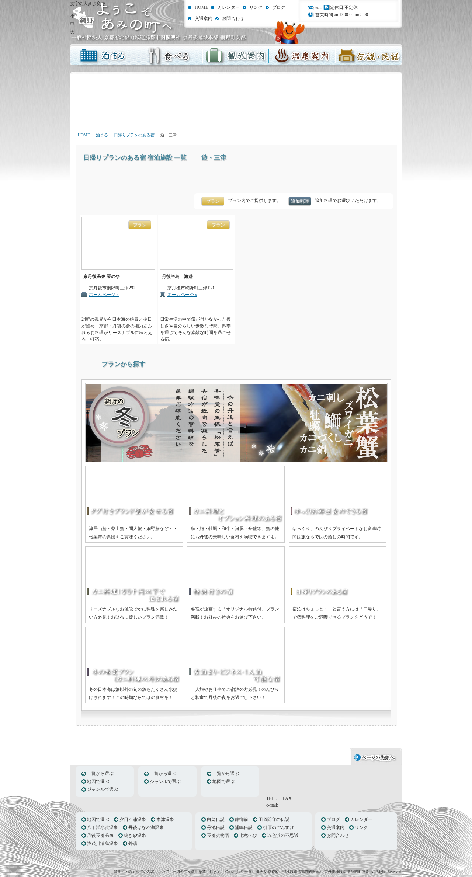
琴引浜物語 (218, 835)
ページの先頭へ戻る (376, 755)
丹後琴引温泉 (100, 835)
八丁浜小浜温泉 (102, 827)
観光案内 (236, 56)
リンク (256, 7)
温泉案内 (302, 56)
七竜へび (248, 835)
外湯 (132, 843)
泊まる (103, 56)
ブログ (278, 7)
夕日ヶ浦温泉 (132, 819)
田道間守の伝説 (273, 819)
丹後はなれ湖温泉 (146, 827)
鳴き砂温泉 (135, 835)
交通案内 (203, 18)
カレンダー (229, 7)
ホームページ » (104, 294)
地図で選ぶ (98, 781)
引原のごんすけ (278, 827)
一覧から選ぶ (100, 773)
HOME (201, 7)
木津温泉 (165, 819)
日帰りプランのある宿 (134, 135)
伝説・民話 (369, 56)
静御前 (241, 819)
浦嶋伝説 (244, 827)
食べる (169, 56)
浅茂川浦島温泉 (102, 843)
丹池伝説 (216, 827)
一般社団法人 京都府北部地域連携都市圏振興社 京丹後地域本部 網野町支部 (122, 21)
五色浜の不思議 (282, 835)
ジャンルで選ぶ (102, 789)
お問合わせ (233, 18)
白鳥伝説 (216, 819)
